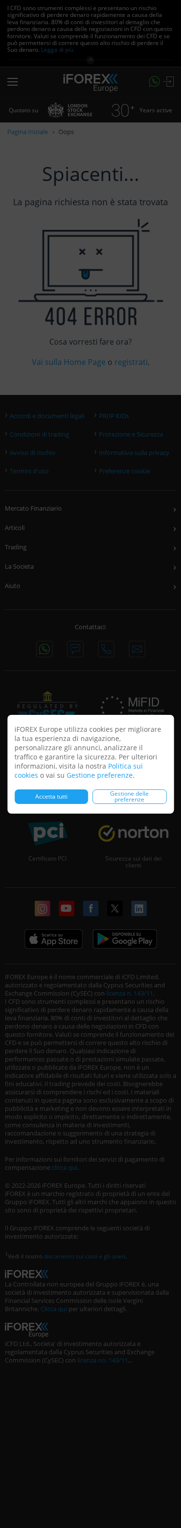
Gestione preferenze (100, 775)
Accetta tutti (51, 796)
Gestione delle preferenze (129, 796)
